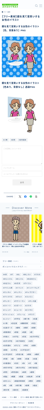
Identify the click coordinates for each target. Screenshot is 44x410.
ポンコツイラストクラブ (14, 267)
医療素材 (7, 332)
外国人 (6, 337)
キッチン (18, 292)
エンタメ (7, 292)
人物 (5, 323)
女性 (31, 341)
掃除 (29, 354)
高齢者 (25, 390)
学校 (26, 345)
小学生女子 (26, 350)
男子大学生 (21, 368)
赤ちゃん (7, 381)
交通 (35, 319)
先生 (34, 323)
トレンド (7, 310)
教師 (37, 354)
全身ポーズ (8, 328)
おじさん (20, 279)
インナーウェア (33, 288)
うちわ (37, 274)
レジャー (7, 319)
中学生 (17, 319)
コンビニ (29, 297)
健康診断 (25, 323)
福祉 (5, 377)
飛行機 (19, 385)
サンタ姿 (33, 301)
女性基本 (7, 345)
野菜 (39, 381)
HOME (4, 397)
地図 (24, 332)
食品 (35, 385)
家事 (34, 345)
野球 (31, 381)
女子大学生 (8, 341)
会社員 (14, 323)
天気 (24, 337)
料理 (5, 359)
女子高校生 (21, 341)
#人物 (5, 140)
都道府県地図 (20, 381)
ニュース (18, 310)
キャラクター (31, 292)
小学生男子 (8, 354)
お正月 (17, 283)
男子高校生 (34, 368)
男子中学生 (8, 368)
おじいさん (8, 279)
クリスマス (8, 297)
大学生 (16, 337)
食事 (27, 385)
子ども (17, 345)
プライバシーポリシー (17, 403)
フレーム (22, 314)
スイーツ (7, 306)
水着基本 (7, 363)
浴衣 (16, 363)
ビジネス (29, 310)
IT (12, 274)
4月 (5, 274)
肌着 (21, 377)
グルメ (19, 297)
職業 (13, 377)
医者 (16, 332)
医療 (34, 328)
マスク (32, 314)
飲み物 (6, 390)
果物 (20, 359)
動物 (18, 328)
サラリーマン (20, 301)
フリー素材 (7, 12)
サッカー (7, 301)
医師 (26, 328)
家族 (5, 350)
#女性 (13, 140)
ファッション (9, 314)
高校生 (16, 390)
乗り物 (27, 319)
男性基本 (15, 372)
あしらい (27, 274)
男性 (5, 372)
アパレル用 (8, 288)
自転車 (30, 377)
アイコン (28, 283)
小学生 (14, 350)
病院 (24, 372)
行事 (38, 377)
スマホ (28, 306)
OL (19, 274)
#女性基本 (22, 140)
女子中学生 (35, 337)
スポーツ (18, 306)
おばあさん (32, 279)
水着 (35, 359)
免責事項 (31, 403)
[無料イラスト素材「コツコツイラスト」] (10, 5)
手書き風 (20, 354)
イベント (20, 288)
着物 (32, 372)
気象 (27, 359)
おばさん (7, 283)
